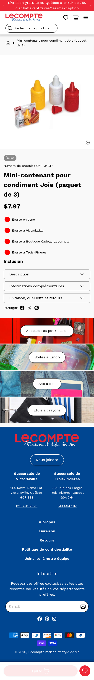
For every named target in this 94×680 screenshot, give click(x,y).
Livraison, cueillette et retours (35, 298)
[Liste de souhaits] (65, 17)
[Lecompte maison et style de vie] (24, 17)
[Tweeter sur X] (29, 308)
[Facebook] (39, 618)
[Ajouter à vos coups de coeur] (84, 670)
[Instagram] (54, 618)
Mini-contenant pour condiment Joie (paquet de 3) (51, 43)
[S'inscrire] (83, 606)
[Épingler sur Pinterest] (36, 308)
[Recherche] (10, 28)
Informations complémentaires (36, 286)
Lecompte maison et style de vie (53, 652)
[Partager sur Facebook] (22, 308)
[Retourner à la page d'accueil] (47, 441)
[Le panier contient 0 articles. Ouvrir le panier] (75, 17)
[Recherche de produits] (47, 28)
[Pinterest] (47, 618)
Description (19, 274)
